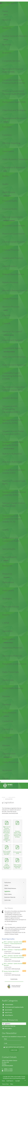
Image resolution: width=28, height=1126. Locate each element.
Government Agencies (8, 343)
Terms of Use (5, 1084)
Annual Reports (6, 552)
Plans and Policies (7, 602)
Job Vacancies (8, 945)
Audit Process (6, 187)
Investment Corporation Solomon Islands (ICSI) (14, 382)
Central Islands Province (8, 237)
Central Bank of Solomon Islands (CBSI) (12, 465)
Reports (4, 610)
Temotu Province (6, 294)
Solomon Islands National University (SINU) (13, 487)
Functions (4, 130)
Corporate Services (7, 56)
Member (4, 691)
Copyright (17, 1080)
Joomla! (23, 1078)
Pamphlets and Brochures (8, 659)
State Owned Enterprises (8, 360)
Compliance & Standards (8, 162)
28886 (5, 1069)
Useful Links (5, 675)
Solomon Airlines (6, 393)
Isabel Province (6, 261)
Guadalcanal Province (8, 253)
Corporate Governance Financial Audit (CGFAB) (14, 75)
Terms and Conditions (18, 1047)
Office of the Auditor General (18, 1076)
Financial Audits (6, 204)
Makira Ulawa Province (8, 269)
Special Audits (6, 544)
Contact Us (5, 724)
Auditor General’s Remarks (9, 31)
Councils (4, 318)
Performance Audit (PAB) (8, 97)
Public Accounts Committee (9, 154)
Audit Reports (9, 1080)
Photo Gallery (6, 634)
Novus (11, 1078)
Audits (4, 179)
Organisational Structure (8, 113)
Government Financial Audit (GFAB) (11, 64)
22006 (11, 1069)
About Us (4, 23)
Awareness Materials (7, 651)
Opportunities (6, 749)
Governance (5, 146)
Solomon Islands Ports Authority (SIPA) (12, 415)
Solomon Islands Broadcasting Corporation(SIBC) (15, 401)
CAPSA (4, 618)
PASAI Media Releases (8, 683)
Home (3, 6)
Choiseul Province (7, 245)
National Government (8, 212)
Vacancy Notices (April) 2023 (11, 971)
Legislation (5, 626)
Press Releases (6, 708)
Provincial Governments (8, 229)
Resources (5, 569)
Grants (4, 525)
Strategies (5, 594)
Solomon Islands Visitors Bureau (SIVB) (12, 498)
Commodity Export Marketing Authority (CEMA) (14, 368)
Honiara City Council (7, 326)
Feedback (4, 699)
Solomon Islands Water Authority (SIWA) (12, 437)
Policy (11, 1084)
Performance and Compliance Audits (11, 533)
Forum (4, 773)
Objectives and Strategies (9, 105)
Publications (5, 585)
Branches (4, 48)
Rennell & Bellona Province (9, 285)
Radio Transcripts (7, 667)
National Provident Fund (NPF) (10, 476)
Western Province (7, 302)
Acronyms (4, 765)
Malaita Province (6, 277)
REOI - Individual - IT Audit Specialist (13, 949)
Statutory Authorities (8, 457)
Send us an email (8, 1070)
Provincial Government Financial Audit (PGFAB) (14, 86)
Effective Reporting (7, 138)
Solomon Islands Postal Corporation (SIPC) (13, 426)
